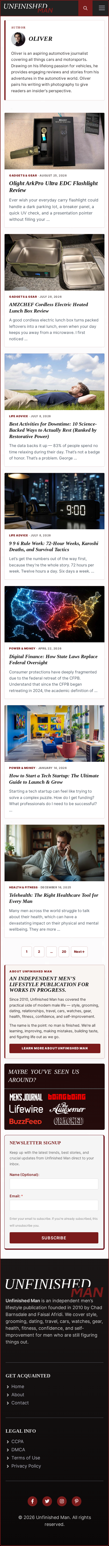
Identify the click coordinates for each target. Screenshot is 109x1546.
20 (65, 952)
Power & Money (22, 648)
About (17, 1394)
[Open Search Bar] (85, 8)
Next (79, 952)
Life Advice (18, 416)
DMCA (18, 1449)
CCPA (17, 1441)
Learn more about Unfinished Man (55, 1048)
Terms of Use (25, 1457)
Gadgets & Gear (23, 175)
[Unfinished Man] (28, 8)
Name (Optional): (24, 1174)
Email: (16, 1196)
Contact (20, 1402)
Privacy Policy (26, 1466)
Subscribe (54, 1237)
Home (17, 1386)
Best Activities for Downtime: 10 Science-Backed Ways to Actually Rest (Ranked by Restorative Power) (53, 430)
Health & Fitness (23, 887)
